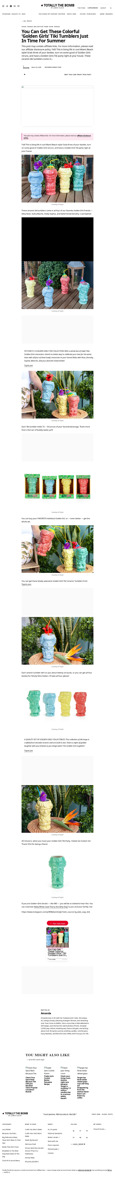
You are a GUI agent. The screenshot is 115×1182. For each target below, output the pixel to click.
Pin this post (58, 924)
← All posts (27, 21)
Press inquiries (53, 1145)
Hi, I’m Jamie (52, 1129)
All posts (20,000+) (31, 1162)
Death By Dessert (31, 1140)
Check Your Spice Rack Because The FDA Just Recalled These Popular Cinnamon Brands (32, 1084)
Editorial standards (55, 1133)
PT (87, 1131)
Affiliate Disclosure (91, 1179)
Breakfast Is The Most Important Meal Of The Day (10, 1154)
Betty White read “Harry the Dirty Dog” (51, 906)
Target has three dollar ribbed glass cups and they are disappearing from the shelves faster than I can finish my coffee (83, 1087)
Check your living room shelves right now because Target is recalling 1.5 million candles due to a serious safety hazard (66, 1087)
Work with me (53, 1141)
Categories (93, 8)
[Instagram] (3, 6)
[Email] (18, 6)
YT (73, 1137)
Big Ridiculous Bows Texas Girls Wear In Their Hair (11, 1140)
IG (73, 1131)
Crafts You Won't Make (33, 1129)
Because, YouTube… (9, 1133)
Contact (50, 1153)
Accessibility (107, 1179)
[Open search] (111, 8)
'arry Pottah (6, 1129)
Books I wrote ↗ (54, 1137)
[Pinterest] (11, 6)
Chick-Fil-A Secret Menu (11, 1161)
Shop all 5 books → (100, 1129)
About (103, 8)
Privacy (71, 1179)
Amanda (46, 1013)
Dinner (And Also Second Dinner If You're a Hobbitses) (34, 1151)
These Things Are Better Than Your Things (41, 26)
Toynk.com (28, 365)
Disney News (30, 1158)
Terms (78, 1179)
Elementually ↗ (53, 1149)
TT (80, 1131)
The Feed (81, 8)
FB (80, 1137)
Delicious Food (30, 1144)
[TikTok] (7, 6)
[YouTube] (15, 6)
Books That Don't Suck (10, 1147)
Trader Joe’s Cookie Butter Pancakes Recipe (49, 1080)
